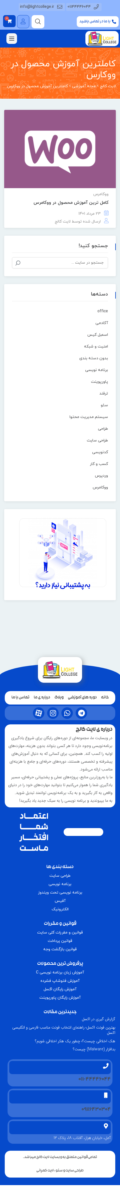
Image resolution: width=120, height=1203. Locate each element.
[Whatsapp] (67, 713)
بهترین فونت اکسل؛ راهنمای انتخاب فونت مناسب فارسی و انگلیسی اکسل (63, 1030)
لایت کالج (63, 221)
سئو (104, 405)
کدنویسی (100, 452)
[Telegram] (81, 713)
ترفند (103, 393)
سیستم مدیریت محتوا (88, 417)
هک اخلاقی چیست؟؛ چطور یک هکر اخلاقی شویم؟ (75, 1041)
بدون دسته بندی (93, 358)
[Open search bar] (38, 22)
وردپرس (101, 475)
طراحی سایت (97, 440)
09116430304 (96, 1109)
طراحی (103, 428)
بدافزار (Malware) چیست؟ (94, 1049)
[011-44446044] (106, 1066)
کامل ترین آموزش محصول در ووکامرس (71, 203)
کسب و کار (99, 464)
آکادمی (101, 323)
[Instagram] (53, 713)
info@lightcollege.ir (37, 7)
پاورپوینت (99, 381)
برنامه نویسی (96, 370)
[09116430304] (106, 1095)
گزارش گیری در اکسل (98, 1019)
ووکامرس (101, 194)
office (102, 311)
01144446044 (79, 7)
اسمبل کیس (97, 334)
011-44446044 (94, 1079)
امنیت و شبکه (96, 346)
